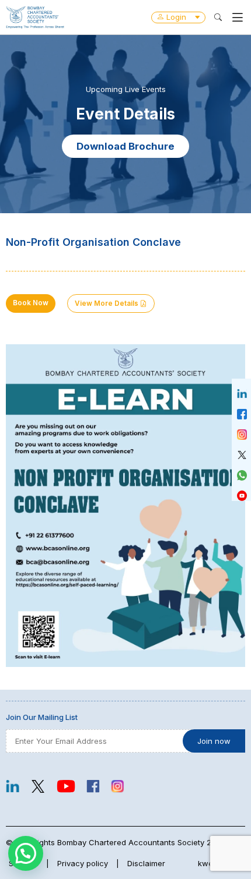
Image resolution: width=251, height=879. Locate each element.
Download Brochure (125, 146)
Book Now (30, 303)
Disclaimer (146, 863)
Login (176, 17)
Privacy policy (82, 863)
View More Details (107, 303)
